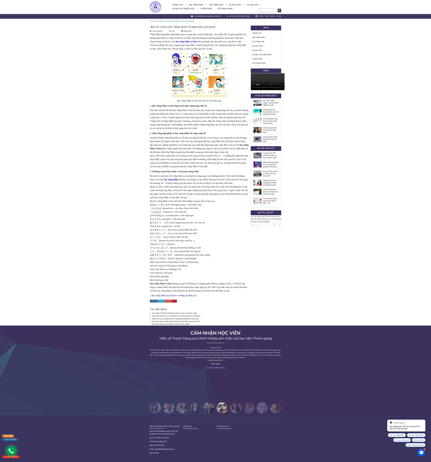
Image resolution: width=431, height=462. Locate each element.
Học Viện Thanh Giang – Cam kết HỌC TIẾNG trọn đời (270, 103)
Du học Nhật (235, 5)
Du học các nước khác (183, 8)
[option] (253, 225)
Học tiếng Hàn (216, 5)
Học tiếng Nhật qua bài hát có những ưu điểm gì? (174, 295)
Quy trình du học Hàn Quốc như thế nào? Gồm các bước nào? (175, 321)
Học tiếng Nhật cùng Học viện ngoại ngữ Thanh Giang (270, 121)
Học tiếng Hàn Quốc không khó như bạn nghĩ (270, 139)
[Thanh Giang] (155, 7)
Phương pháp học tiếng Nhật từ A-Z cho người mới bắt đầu (271, 112)
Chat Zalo (8, 436)
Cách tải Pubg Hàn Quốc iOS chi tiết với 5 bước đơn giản (270, 191)
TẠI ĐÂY (162, 453)
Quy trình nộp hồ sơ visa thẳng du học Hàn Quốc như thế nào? (176, 316)
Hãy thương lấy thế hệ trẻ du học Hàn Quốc (270, 130)
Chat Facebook (10, 439)
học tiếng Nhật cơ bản (186, 41)
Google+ (168, 301)
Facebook (154, 301)
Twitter (161, 301)
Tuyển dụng (206, 8)
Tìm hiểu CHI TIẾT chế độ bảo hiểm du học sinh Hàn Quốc (174, 313)
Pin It (174, 301)
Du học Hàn (252, 5)
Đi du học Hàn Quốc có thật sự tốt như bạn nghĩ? (171, 324)
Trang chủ (177, 5)
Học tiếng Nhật (196, 5)
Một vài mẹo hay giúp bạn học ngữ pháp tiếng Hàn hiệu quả (175, 319)
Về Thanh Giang (225, 8)
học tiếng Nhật (171, 179)
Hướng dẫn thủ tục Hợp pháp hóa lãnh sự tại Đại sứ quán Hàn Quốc (270, 182)
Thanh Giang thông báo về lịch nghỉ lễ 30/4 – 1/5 (270, 201)
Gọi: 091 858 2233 (11, 457)
